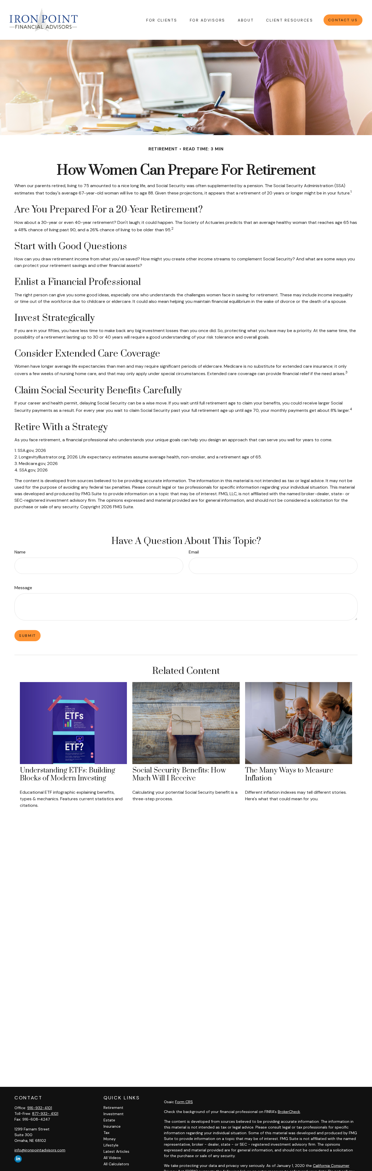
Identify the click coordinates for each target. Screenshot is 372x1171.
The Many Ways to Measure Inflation (289, 774)
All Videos (112, 1157)
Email (194, 552)
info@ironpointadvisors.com (39, 1150)
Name (20, 552)
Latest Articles (116, 1151)
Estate (109, 1120)
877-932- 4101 (45, 1113)
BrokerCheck (289, 1111)
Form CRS (184, 1101)
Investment (113, 1113)
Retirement (113, 1107)
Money (109, 1138)
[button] (161, 20)
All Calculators (116, 1163)
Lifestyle (110, 1145)
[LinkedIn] (18, 1159)
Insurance (112, 1126)
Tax (106, 1132)
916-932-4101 (39, 1107)
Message (23, 588)
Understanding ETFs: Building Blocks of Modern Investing (67, 774)
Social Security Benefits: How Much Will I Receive (179, 774)
